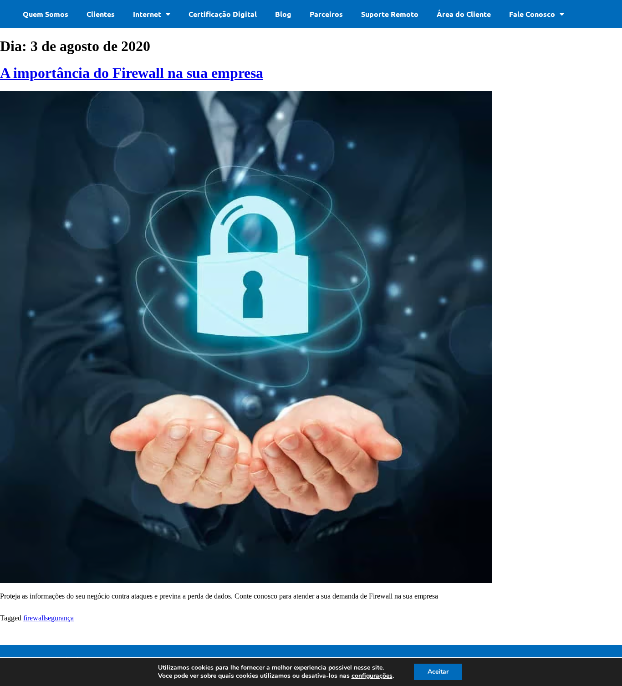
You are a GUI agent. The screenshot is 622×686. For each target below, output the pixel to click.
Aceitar (438, 671)
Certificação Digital (223, 14)
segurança (59, 618)
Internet (147, 14)
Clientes (101, 14)
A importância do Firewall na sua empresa (131, 73)
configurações (372, 676)
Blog (283, 14)
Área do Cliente (464, 14)
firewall (34, 618)
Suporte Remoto (389, 14)
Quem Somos (45, 14)
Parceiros (326, 14)
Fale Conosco (532, 14)
